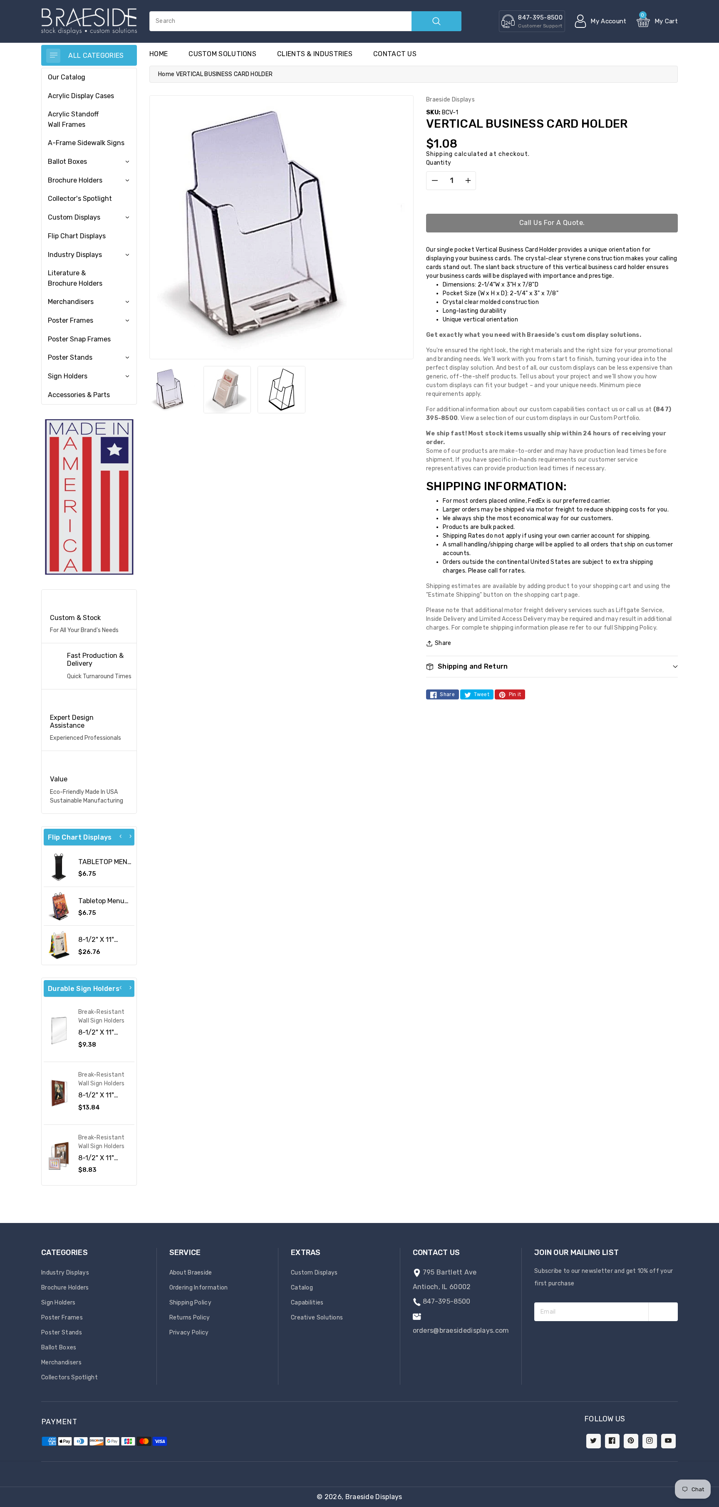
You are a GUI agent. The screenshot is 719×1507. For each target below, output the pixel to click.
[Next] (130, 836)
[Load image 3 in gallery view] (281, 389)
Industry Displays (75, 255)
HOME (158, 54)
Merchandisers (71, 302)
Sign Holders (67, 376)
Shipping (439, 154)
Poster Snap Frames (79, 339)
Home (166, 74)
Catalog (302, 1287)
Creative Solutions (317, 1317)
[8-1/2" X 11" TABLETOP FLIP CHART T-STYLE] (59, 945)
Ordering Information (198, 1287)
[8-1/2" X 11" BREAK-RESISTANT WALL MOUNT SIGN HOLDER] (59, 1156)
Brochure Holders (75, 180)
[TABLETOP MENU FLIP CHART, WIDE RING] (59, 867)
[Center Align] (53, 56)
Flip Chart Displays (77, 236)
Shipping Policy (190, 1302)
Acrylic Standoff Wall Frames (73, 119)
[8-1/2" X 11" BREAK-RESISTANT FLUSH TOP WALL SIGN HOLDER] (59, 1030)
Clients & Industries (314, 54)
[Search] (436, 21)
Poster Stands (70, 357)
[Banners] (89, 496)
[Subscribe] (663, 1311)
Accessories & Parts (79, 395)
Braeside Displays (373, 1497)
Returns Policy (189, 1317)
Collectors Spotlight (69, 1377)
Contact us (395, 54)
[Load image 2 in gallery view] (227, 389)
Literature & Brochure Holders (75, 278)
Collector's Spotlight (80, 199)
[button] (718, 1502)
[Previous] (121, 836)
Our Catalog (66, 77)
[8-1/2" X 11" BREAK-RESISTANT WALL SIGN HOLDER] (59, 1093)
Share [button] (443, 643)
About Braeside (190, 1272)
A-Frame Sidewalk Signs (86, 143)
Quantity (438, 162)
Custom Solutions (222, 54)
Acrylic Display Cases (81, 96)
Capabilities (307, 1302)
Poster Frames (70, 320)
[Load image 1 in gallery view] (173, 389)
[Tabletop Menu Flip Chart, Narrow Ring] (59, 906)
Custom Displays (74, 217)
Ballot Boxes (67, 162)
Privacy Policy (189, 1332)
